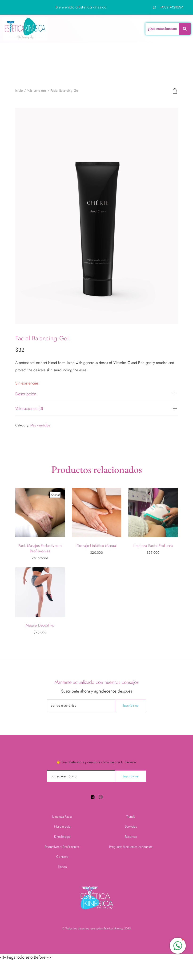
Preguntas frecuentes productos (131, 846)
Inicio (19, 90)
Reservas (131, 836)
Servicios (131, 826)
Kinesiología (62, 836)
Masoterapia (62, 826)
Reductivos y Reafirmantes (62, 846)
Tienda (62, 866)
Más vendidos (37, 90)
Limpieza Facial (62, 816)
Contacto (62, 856)
